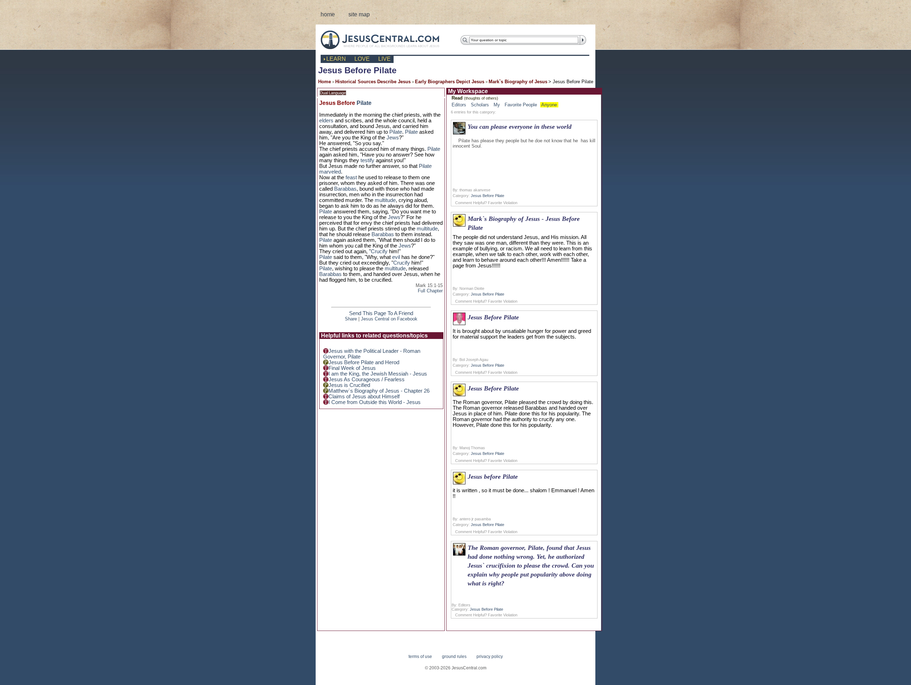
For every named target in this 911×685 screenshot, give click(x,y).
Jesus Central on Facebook (389, 319)
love (362, 59)
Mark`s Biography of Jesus (518, 81)
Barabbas (345, 189)
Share (351, 319)
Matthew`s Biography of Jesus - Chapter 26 (379, 391)
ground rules (454, 656)
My (497, 104)
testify (367, 160)
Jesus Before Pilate (487, 195)
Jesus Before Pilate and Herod (363, 362)
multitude (385, 200)
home (328, 14)
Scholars (480, 104)
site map (359, 14)
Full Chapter (430, 290)
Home (324, 81)
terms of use (420, 656)
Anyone (549, 104)
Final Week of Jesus (352, 368)
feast (351, 177)
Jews (392, 137)
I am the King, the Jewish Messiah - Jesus (377, 374)
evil (396, 257)
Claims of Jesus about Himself (364, 396)
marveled (330, 172)
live (384, 59)
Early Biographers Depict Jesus (449, 81)
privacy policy (489, 656)
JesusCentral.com (386, 40)
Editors (459, 104)
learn (336, 59)
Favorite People (521, 104)
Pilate (364, 103)
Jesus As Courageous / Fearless (366, 379)
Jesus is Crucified (349, 385)
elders (326, 120)
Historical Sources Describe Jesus (373, 81)
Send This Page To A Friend (381, 313)
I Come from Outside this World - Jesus (374, 402)
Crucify (379, 251)
